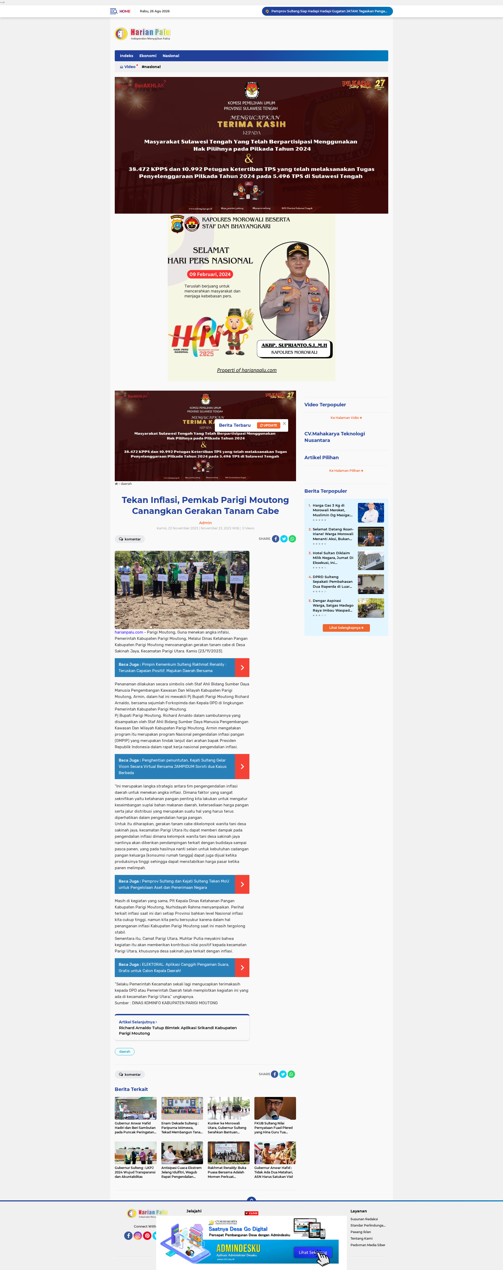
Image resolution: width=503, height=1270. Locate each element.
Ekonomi (147, 55)
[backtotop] (251, 1201)
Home (124, 11)
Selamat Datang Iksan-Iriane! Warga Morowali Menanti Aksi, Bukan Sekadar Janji (333, 534)
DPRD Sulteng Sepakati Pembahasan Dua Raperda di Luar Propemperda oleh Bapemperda (333, 582)
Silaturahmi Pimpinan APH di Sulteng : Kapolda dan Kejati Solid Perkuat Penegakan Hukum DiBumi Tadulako (329, 11)
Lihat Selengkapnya (345, 628)
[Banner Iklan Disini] (251, 1242)
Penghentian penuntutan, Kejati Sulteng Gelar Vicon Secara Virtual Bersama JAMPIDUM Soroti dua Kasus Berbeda (173, 766)
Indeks (126, 55)
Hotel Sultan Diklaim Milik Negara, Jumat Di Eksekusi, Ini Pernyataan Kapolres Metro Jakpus (333, 558)
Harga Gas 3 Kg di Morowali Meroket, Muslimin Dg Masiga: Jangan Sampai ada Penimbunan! (331, 510)
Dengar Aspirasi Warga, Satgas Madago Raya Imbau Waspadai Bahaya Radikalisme (333, 605)
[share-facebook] (275, 538)
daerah (124, 1051)
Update (270, 425)
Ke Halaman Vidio (345, 418)
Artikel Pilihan (321, 458)
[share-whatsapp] (292, 538)
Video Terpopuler (325, 405)
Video (129, 66)
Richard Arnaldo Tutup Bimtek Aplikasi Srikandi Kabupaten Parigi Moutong (178, 1030)
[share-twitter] (284, 538)
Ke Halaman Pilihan (345, 471)
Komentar (132, 539)
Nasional (171, 55)
